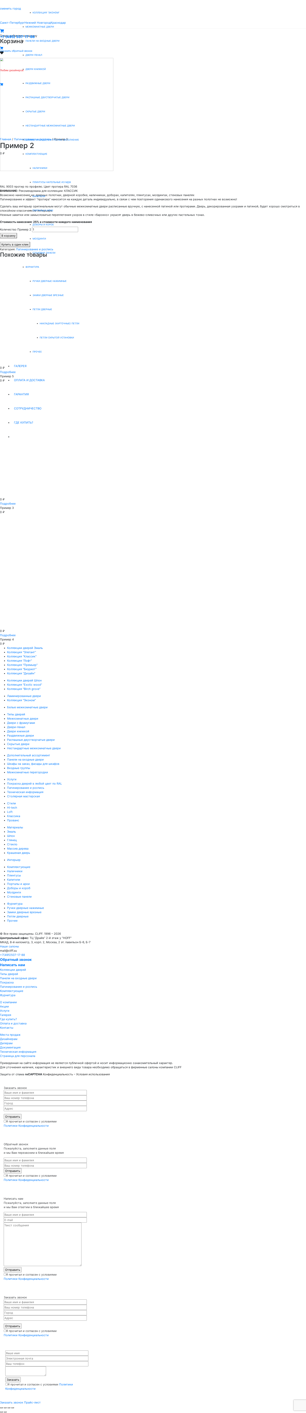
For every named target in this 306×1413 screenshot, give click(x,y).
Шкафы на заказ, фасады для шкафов (33, 763)
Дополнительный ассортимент (28, 755)
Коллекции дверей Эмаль (25, 648)
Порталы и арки (18, 884)
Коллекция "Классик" (21, 656)
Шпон (11, 836)
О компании (8, 1002)
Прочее (12, 920)
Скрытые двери (18, 744)
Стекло (12, 844)
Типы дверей (16, 714)
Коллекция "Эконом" (21, 700)
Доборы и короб (18, 888)
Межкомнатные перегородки (27, 772)
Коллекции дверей (13, 969)
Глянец (12, 840)
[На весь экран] (8, 1407)
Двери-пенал (16, 727)
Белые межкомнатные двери (27, 707)
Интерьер (14, 860)
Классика (13, 816)
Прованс (13, 820)
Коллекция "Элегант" (21, 652)
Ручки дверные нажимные (25, 908)
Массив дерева (18, 848)
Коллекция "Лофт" (19, 660)
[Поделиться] (5, 1407)
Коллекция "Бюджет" (21, 669)
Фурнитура (14, 903)
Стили (11, 803)
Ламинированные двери (24, 696)
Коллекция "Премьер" (22, 665)
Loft (10, 812)
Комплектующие (18, 867)
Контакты (6, 1027)
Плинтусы (14, 875)
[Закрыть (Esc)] (1, 1407)
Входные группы (18, 768)
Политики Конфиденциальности (26, 1125)
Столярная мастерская (23, 796)
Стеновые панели (19, 896)
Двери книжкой (18, 731)
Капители (13, 879)
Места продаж (10, 1034)
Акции (4, 1006)
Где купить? (8, 1019)
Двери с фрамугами (21, 723)
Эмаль (11, 831)
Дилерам (6, 1043)
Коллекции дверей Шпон (24, 680)
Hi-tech (12, 807)
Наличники (14, 871)
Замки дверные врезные (24, 912)
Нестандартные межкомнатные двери (34, 748)
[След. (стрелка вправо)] (5, 1411)
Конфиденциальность (58, 1074)
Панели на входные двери (25, 759)
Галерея (5, 1015)
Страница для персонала (17, 1056)
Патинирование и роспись (25, 788)
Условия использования (93, 1074)
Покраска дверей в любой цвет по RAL (34, 783)
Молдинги (14, 892)
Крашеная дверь (18, 853)
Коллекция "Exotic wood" (24, 684)
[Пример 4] (53, 575)
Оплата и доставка (13, 1023)
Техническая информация (25, 792)
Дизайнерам (8, 1039)
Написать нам (12, 965)
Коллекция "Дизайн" (21, 673)
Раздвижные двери (20, 735)
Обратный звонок (16, 959)
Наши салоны (9, 946)
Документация (10, 1047)
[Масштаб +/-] (12, 1407)
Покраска (7, 982)
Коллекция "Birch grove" (23, 689)
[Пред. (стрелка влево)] (1, 1411)
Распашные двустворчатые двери (31, 739)
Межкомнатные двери (22, 718)
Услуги (11, 779)
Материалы (15, 827)
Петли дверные (18, 916)
